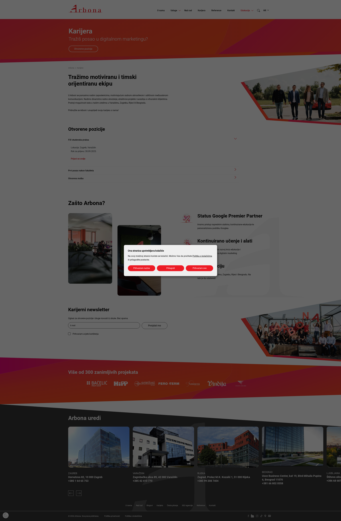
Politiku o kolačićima (202, 256)
